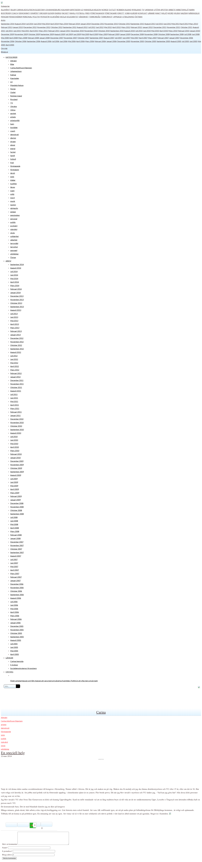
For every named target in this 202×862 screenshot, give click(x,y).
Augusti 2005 (176, 41)
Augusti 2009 (59, 34)
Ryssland (136, 10)
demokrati (24, 13)
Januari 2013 (18, 27)
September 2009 (47, 34)
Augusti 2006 (46, 41)
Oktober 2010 (104, 31)
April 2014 (54, 24)
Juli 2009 (69, 34)
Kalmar (65, 10)
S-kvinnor (14, 665)
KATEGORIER (11, 57)
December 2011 (159, 27)
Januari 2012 (147, 27)
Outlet (112, 10)
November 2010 (91, 31)
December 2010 (77, 31)
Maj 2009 (85, 34)
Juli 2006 (55, 41)
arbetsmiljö (182, 10)
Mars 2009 (103, 34)
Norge (104, 10)
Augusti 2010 (129, 31)
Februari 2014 (74, 24)
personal (27, 17)
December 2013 (97, 24)
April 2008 (13, 38)
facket (65, 13)
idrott (120, 13)
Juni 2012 (100, 27)
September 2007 (96, 38)
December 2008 (137, 34)
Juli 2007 (118, 38)
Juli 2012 (91, 27)
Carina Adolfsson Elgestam (30, 10)
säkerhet (84, 17)
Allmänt (5, 10)
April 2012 (116, 27)
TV (143, 10)
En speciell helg (13, 752)
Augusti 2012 (82, 27)
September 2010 (117, 31)
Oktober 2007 (83, 38)
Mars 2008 (22, 38)
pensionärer (15, 17)
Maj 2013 (176, 24)
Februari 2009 (113, 34)
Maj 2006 (72, 41)
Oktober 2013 (124, 24)
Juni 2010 (147, 31)
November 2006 (7, 41)
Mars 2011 (43, 31)
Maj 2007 (135, 38)
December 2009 (7, 34)
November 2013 (111, 24)
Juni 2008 (196, 34)
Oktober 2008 (164, 34)
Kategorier (5, 6)
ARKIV (8, 261)
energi (57, 13)
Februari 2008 (33, 38)
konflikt (142, 13)
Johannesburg (53, 10)
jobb (127, 13)
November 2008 (151, 34)
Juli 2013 (159, 24)
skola (63, 17)
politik (36, 17)
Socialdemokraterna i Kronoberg (23, 668)
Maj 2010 (155, 31)
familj (72, 13)
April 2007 (143, 38)
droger (43, 13)
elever (50, 13)
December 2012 (30, 27)
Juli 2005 (185, 41)
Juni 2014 (37, 24)
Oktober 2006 (20, 41)
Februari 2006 (100, 41)
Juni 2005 (193, 41)
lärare (151, 13)
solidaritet (73, 17)
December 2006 (186, 38)
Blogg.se (4, 52)
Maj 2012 (108, 27)
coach (14, 13)
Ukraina (149, 10)
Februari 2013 (6, 27)
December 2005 (123, 41)
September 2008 (177, 34)
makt (158, 13)
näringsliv (194, 13)
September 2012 (69, 27)
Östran (138, 17)
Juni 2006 (63, 41)
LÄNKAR (9, 658)
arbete (172, 10)
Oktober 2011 (186, 27)
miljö (164, 13)
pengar (5, 17)
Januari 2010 (195, 31)
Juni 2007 (126, 38)
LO (82, 10)
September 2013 (137, 24)
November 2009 (21, 34)
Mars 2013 (193, 24)
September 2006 (33, 41)
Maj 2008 (5, 38)
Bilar (13, 10)
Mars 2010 (173, 31)
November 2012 (43, 27)
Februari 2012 (136, 27)
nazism (184, 13)
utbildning (128, 17)
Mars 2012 (125, 27)
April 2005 (10, 45)
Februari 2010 (183, 31)
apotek (164, 10)
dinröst (34, 13)
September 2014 (7, 24)
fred (87, 13)
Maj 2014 (46, 24)
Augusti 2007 (109, 38)
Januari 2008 (44, 38)
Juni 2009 (77, 34)
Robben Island (124, 10)
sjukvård (55, 17)
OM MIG (9, 672)
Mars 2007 (152, 38)
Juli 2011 (9, 31)
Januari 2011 (65, 31)
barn (192, 10)
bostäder (6, 13)
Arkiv (3, 20)
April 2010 (164, 31)
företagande (97, 13)
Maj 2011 (25, 31)
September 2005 (163, 41)
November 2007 (70, 38)
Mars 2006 (89, 41)
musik (177, 13)
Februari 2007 (163, 38)
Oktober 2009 (34, 34)
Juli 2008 (187, 34)
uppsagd (117, 17)
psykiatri (45, 17)
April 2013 (184, 24)
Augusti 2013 (150, 24)
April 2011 (34, 31)
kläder (133, 13)
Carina (101, 712)
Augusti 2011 (15, 391)
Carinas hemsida (16, 661)
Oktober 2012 (57, 27)
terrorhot (107, 17)
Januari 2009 (125, 34)
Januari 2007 (174, 38)
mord (170, 13)
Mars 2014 (63, 24)
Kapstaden (75, 10)
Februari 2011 (54, 31)
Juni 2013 (167, 24)
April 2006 (80, 41)
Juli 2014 (29, 24)
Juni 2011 (17, 31)
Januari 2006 (111, 41)
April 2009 (94, 34)
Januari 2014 (85, 24)
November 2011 (173, 27)
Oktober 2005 (150, 41)
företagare (111, 13)
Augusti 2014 (20, 24)
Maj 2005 (14, 651)
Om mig (4, 48)
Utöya (157, 10)
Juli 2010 (139, 31)
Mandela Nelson (92, 10)
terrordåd (95, 17)
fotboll (80, 13)
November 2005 (137, 41)
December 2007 (56, 38)
